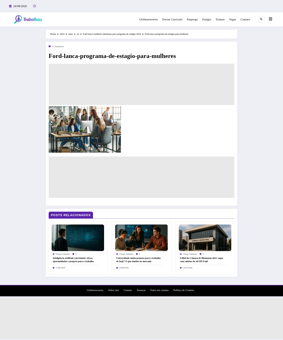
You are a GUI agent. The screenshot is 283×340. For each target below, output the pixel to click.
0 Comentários (58, 46)
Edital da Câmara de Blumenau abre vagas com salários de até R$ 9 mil (201, 260)
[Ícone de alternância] (270, 19)
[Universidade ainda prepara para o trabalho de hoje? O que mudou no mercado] (141, 237)
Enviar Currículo (172, 19)
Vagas (232, 19)
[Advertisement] (141, 84)
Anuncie (141, 290)
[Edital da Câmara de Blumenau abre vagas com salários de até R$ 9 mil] (205, 237)
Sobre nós (113, 290)
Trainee (220, 19)
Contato (245, 19)
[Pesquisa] (261, 19)
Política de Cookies (183, 290)
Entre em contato (159, 290)
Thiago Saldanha (63, 254)
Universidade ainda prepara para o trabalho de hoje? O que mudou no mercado (138, 260)
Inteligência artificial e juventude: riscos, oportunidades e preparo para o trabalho (73, 260)
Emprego (192, 19)
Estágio (206, 19)
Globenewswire (148, 19)
